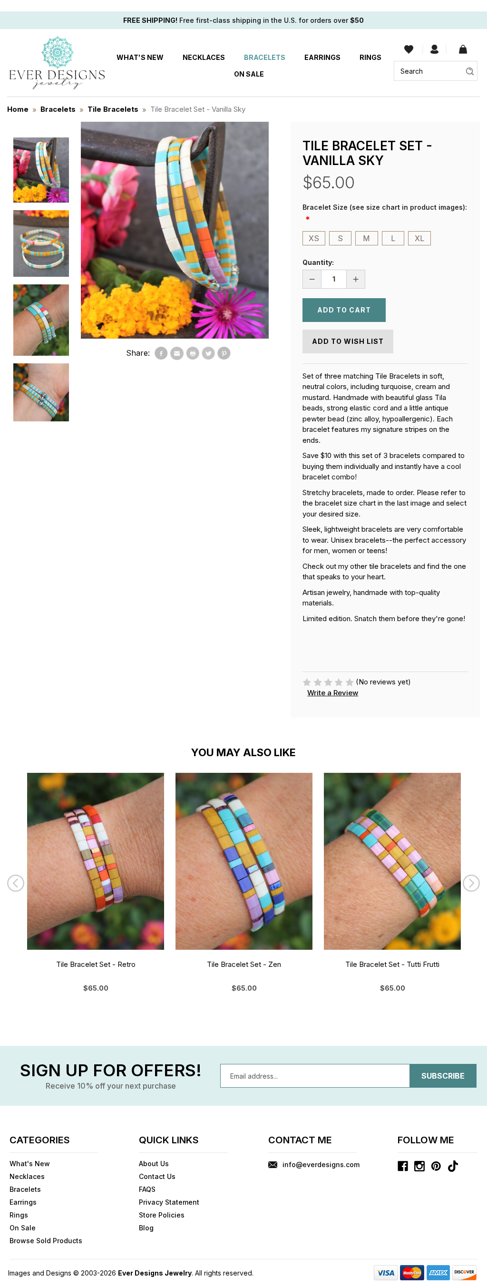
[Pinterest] (224, 353)
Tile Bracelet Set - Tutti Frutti (392, 964)
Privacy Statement (169, 1202)
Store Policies (162, 1215)
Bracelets (264, 57)
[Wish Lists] (408, 49)
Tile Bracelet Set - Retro (96, 964)
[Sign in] (434, 49)
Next (471, 883)
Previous (15, 883)
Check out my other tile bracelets (356, 566)
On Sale (249, 74)
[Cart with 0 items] (463, 49)
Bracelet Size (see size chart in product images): (384, 207)
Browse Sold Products (46, 1241)
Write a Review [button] (332, 692)
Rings (370, 57)
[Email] (177, 353)
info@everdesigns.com (321, 1164)
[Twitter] (208, 353)
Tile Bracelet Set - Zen (244, 964)
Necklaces (204, 57)
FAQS (147, 1189)
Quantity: (318, 262)
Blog (146, 1228)
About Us (154, 1163)
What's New (140, 57)
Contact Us (157, 1176)
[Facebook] (161, 353)
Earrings (322, 57)
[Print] (192, 353)
